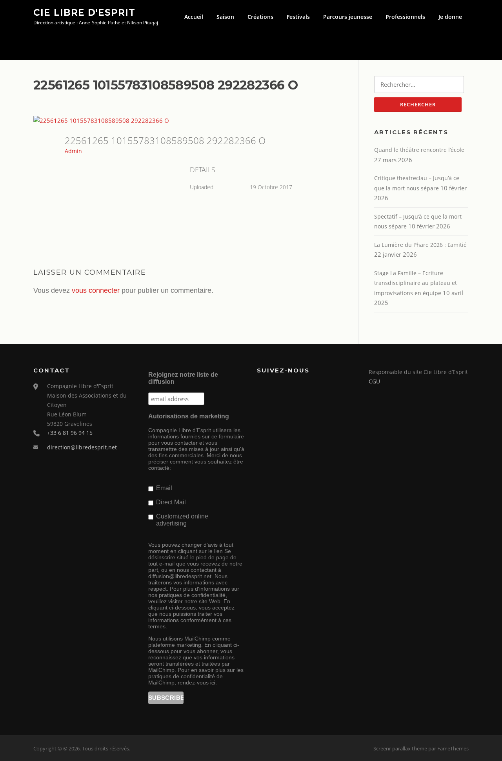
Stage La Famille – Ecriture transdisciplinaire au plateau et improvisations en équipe (415, 283)
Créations (260, 16)
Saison (225, 16)
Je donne (450, 16)
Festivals (298, 16)
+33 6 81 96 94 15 (70, 432)
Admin (73, 151)
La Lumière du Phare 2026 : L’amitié (420, 244)
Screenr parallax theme (400, 748)
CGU (374, 381)
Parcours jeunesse (347, 16)
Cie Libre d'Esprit (84, 12)
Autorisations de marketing (188, 416)
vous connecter (96, 290)
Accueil (193, 16)
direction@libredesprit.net (82, 447)
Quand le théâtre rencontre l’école (419, 149)
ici (212, 682)
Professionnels (405, 16)
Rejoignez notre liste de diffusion (183, 378)
